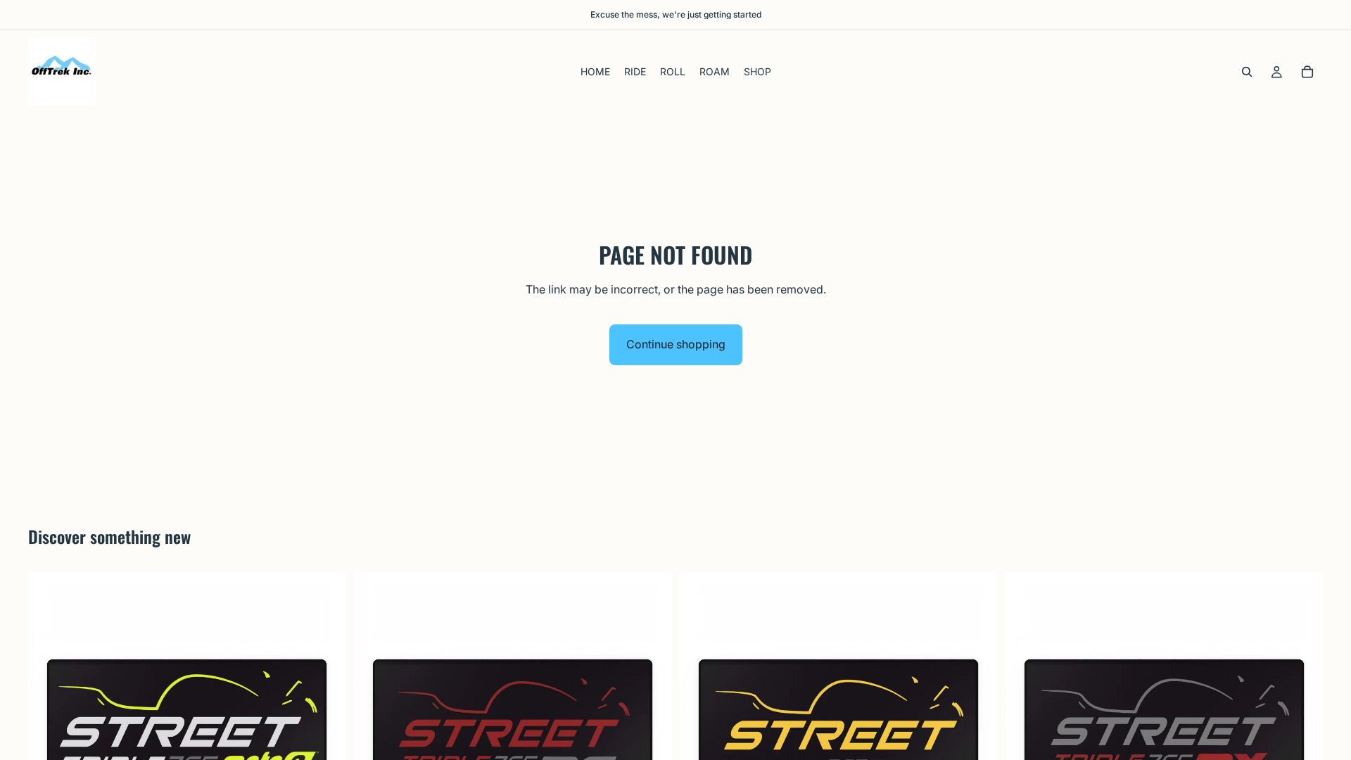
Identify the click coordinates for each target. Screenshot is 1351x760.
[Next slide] (324, 729)
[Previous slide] (49, 729)
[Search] (1246, 71)
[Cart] (1307, 71)
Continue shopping (675, 344)
